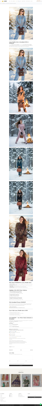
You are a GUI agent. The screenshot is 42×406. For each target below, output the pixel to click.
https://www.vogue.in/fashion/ (16, 326)
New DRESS (13, 385)
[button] (1, 382)
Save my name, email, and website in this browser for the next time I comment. (17, 363)
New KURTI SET (3, 385)
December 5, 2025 (14, 40)
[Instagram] (23, 405)
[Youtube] (22, 405)
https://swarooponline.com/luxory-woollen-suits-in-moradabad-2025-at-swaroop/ (17, 307)
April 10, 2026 (6, 384)
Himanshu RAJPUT (10, 40)
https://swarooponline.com (15, 324)
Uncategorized (13, 346)
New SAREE (34, 385)
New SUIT (23, 385)
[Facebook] (20, 405)
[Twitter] (21, 405)
